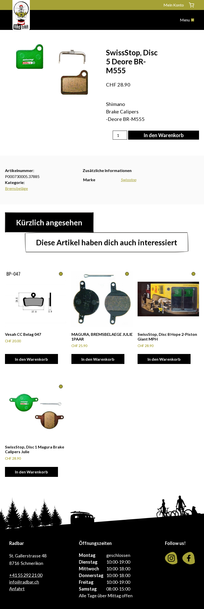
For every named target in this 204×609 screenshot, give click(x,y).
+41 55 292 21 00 (25, 575)
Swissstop (128, 179)
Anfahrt (17, 588)
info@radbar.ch (24, 582)
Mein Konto (173, 4)
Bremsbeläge (16, 188)
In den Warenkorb (164, 135)
